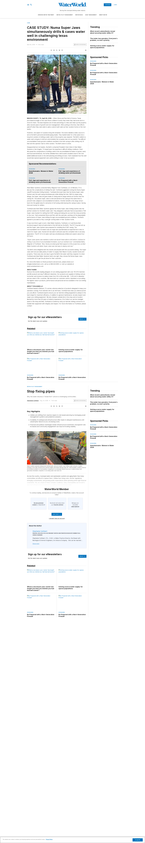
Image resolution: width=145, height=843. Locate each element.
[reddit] (59, 50)
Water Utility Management (65, 14)
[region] (72, 840)
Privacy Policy (49, 839)
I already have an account (57, 518)
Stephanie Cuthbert (33, 400)
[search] (31, 5)
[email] (62, 50)
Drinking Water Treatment (46, 14)
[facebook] (51, 50)
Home (28, 22)
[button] (28, 5)
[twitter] (56, 50)
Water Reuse (79, 14)
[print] (85, 50)
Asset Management (91, 14)
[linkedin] (54, 50)
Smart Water (103, 14)
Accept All (137, 839)
